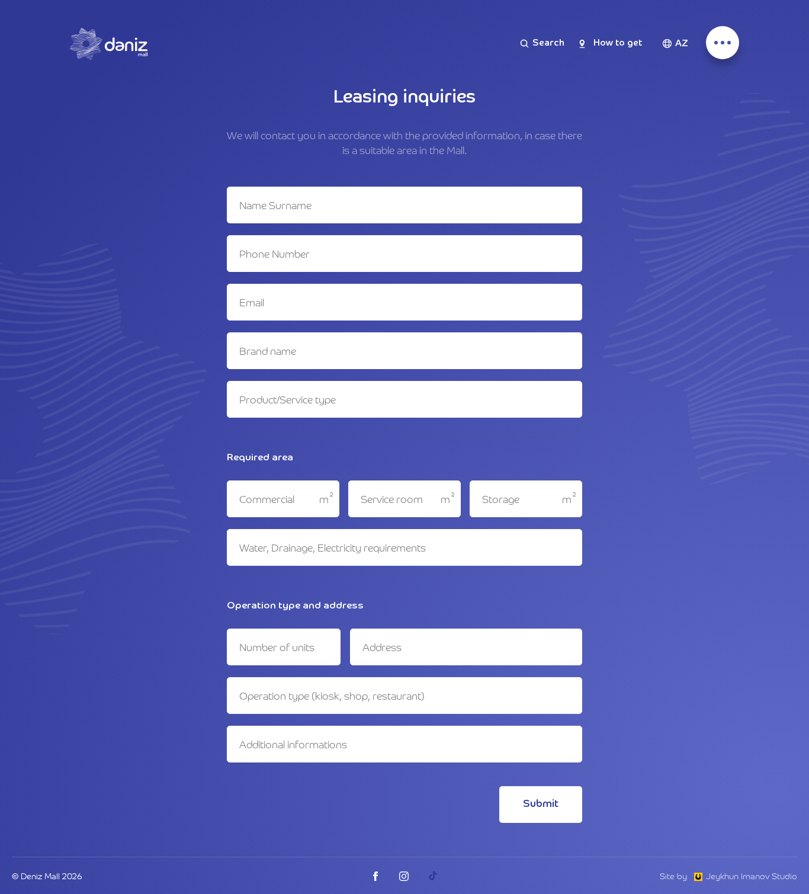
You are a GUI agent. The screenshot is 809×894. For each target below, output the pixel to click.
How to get (617, 43)
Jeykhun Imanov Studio (751, 875)
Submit (540, 804)
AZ (681, 44)
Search (548, 43)
